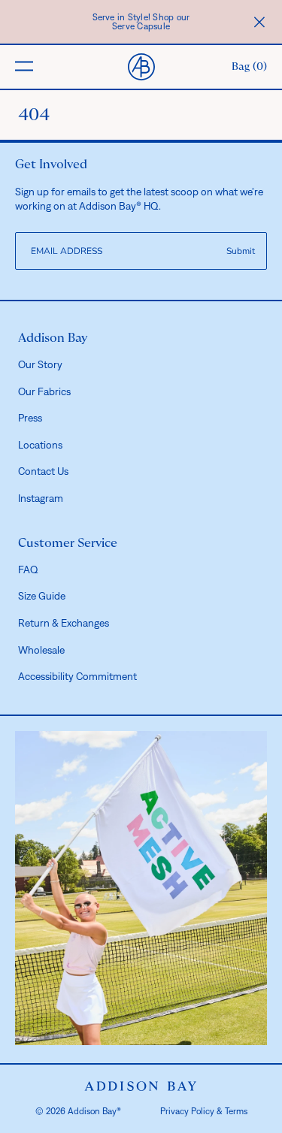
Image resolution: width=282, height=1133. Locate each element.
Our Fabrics (44, 391)
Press (30, 418)
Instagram (40, 498)
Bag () (249, 67)
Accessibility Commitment (77, 676)
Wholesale (41, 650)
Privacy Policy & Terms (203, 1111)
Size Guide (41, 596)
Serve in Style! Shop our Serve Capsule (141, 22)
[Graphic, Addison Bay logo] (141, 1086)
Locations (40, 445)
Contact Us (43, 471)
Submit (240, 251)
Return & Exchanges (63, 623)
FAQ (28, 569)
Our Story (40, 364)
